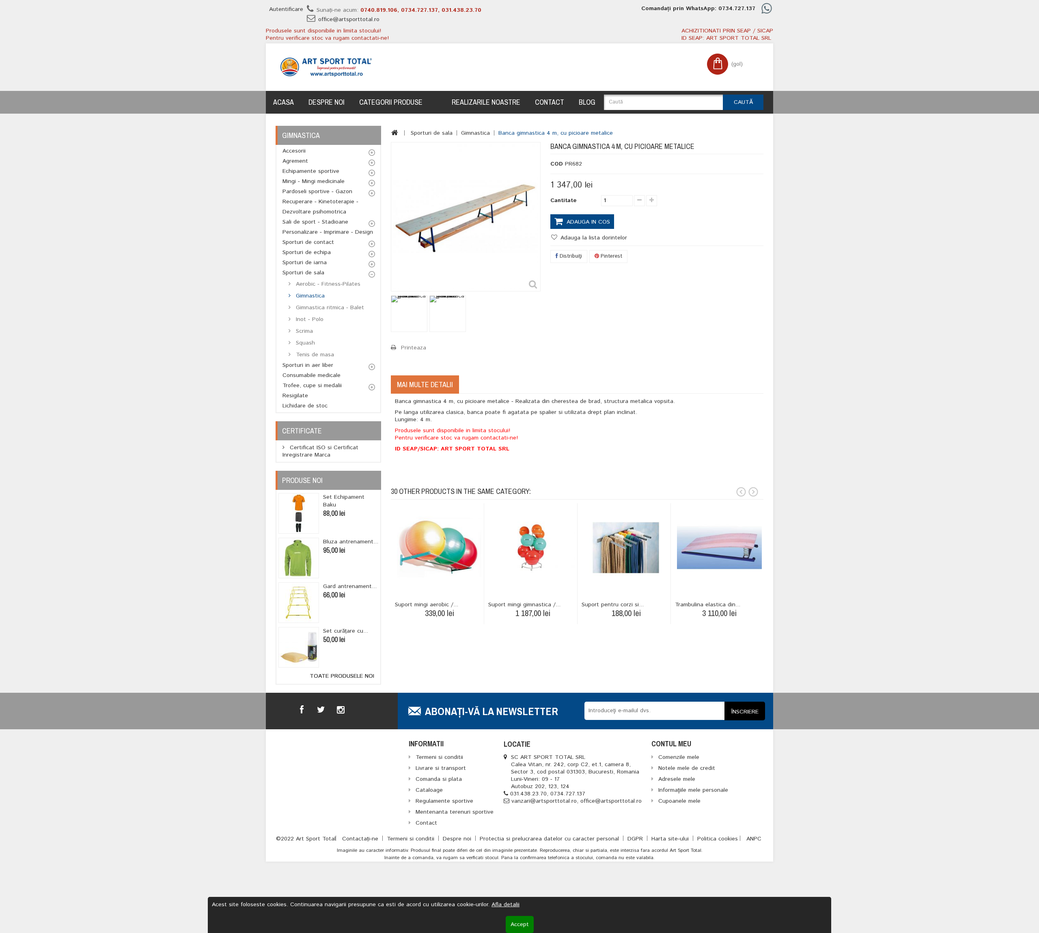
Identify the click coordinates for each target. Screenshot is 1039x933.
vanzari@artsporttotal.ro (544, 801)
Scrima (303, 331)
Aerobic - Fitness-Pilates (327, 284)
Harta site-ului (671, 839)
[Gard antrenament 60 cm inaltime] (298, 602)
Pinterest (610, 256)
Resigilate (295, 396)
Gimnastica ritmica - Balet (329, 308)
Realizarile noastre (486, 102)
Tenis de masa (314, 355)
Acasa (283, 102)
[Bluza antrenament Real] (298, 558)
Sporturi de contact (308, 242)
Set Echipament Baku (343, 501)
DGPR (636, 839)
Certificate (302, 431)
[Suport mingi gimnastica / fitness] (532, 547)
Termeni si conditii (411, 839)
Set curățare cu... (345, 631)
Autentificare (286, 9)
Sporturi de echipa (306, 252)
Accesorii (294, 151)
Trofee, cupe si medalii (312, 385)
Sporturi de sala (303, 273)
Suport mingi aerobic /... (426, 605)
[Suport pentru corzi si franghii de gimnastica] (626, 547)
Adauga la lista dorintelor (592, 238)
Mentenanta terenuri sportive (455, 812)
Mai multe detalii (425, 384)
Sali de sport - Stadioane (315, 222)
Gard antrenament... (350, 586)
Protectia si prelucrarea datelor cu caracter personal (550, 839)
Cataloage (429, 790)
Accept (520, 924)
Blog (587, 102)
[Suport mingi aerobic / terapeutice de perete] (439, 547)
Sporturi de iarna (304, 263)
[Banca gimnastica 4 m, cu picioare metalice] (409, 313)
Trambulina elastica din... (707, 605)
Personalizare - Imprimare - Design (327, 232)
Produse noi (302, 480)
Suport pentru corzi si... (613, 605)
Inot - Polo (308, 319)
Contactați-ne (361, 839)
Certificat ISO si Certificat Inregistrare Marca (320, 451)
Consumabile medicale (311, 375)
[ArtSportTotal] (326, 67)
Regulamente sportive (444, 801)
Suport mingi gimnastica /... (524, 605)
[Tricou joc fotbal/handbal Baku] (298, 513)
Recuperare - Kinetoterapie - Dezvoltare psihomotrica (320, 207)
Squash (304, 343)
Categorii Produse (390, 102)
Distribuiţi (570, 256)
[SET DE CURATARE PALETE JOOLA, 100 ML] (298, 647)
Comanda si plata (439, 779)
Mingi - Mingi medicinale (313, 181)
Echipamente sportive (310, 171)
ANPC (753, 839)
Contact (549, 102)
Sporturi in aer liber (307, 365)
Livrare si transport (441, 768)
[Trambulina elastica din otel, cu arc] (719, 547)
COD (556, 164)
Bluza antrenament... (350, 542)
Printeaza (413, 348)
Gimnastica (309, 296)
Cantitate (563, 200)
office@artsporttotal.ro (348, 19)
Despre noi (326, 102)
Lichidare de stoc (305, 406)
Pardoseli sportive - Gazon (317, 191)
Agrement (295, 161)
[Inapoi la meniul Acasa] (394, 132)
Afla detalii (505, 905)
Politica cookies (717, 839)
